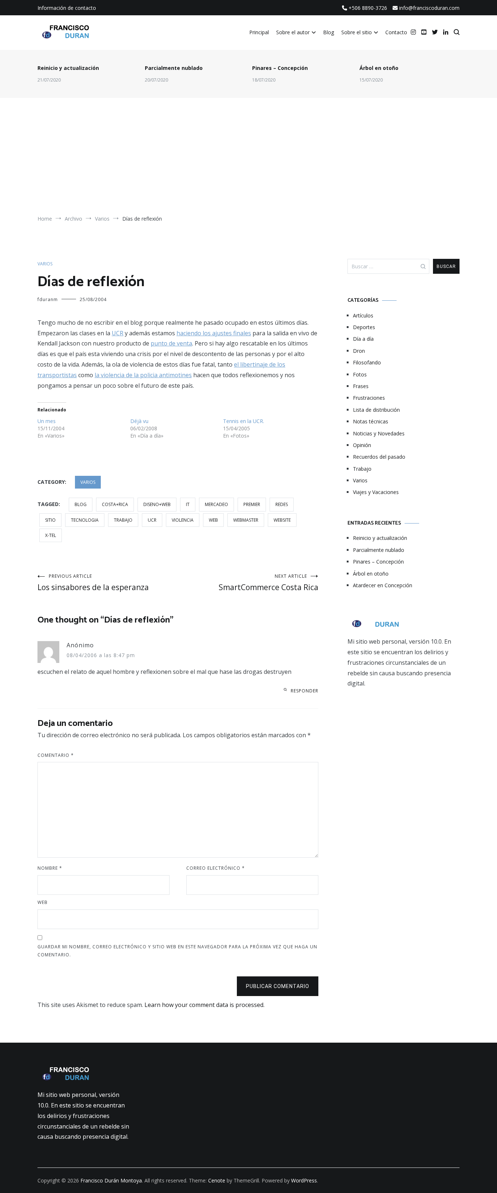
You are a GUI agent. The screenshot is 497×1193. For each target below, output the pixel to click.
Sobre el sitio (356, 32)
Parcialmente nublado (174, 67)
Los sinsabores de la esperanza (93, 582)
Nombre (49, 868)
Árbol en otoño (378, 67)
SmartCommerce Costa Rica (268, 582)
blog (81, 504)
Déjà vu (139, 421)
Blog (328, 32)
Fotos (360, 374)
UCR (117, 333)
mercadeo (216, 504)
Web (42, 902)
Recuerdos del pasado (379, 456)
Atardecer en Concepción (382, 585)
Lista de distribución (376, 409)
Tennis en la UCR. (243, 421)
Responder (304, 691)
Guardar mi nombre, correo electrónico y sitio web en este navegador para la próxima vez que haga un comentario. (177, 951)
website (282, 520)
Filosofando (367, 362)
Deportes (364, 327)
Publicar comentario (277, 986)
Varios (44, 264)
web (213, 520)
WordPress (304, 1180)
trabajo (123, 520)
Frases (361, 386)
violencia (183, 520)
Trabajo (362, 468)
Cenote (216, 1180)
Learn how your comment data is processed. (204, 1005)
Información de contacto (66, 7)
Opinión (362, 445)
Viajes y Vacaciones (376, 492)
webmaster (245, 520)
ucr (152, 520)
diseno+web (157, 504)
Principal (259, 32)
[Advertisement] (248, 160)
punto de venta (171, 343)
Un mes (46, 421)
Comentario (55, 755)
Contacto (396, 32)
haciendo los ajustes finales (213, 333)
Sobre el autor (293, 32)
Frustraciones (369, 397)
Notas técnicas (370, 421)
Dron (359, 350)
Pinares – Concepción (280, 67)
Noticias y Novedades (379, 433)
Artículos (363, 315)
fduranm (47, 299)
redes (281, 504)
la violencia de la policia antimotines (143, 375)
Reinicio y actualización (68, 67)
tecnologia (85, 520)
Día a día (363, 338)
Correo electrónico (215, 868)
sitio (50, 520)
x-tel (50, 535)
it (188, 504)
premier (251, 504)
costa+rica (115, 504)
